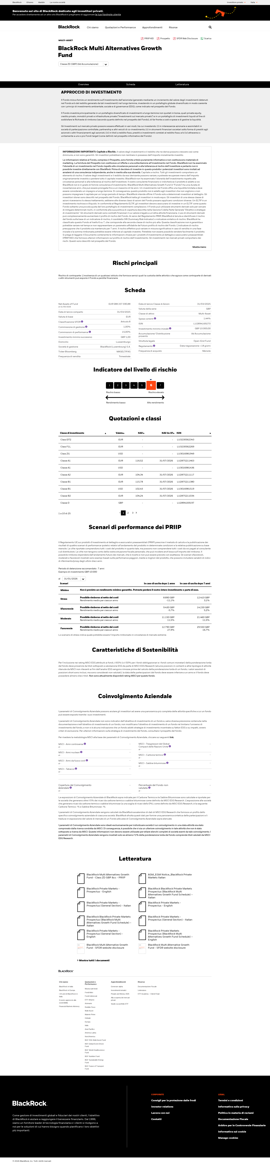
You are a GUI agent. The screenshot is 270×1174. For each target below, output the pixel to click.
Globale (88, 1018)
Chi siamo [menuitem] (92, 27)
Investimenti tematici (118, 990)
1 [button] (123, 513)
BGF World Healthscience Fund (95, 1051)
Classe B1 (65, 482)
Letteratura (182, 84)
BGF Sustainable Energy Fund (94, 1061)
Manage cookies (228, 1138)
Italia (253, 2)
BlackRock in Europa (67, 990)
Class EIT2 (65, 440)
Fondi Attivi (89, 992)
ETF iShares (89, 1000)
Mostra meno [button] (199, 247)
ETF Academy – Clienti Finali (148, 994)
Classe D (65, 503)
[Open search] (210, 27)
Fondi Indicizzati (91, 996)
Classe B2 (65, 496)
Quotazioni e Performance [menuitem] (120, 27)
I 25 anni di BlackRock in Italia (68, 995)
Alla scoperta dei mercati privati (120, 999)
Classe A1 (65, 461)
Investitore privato (235, 2)
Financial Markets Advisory (69, 1006)
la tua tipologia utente (108, 14)
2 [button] (128, 513)
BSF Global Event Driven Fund (94, 1045)
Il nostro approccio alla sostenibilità (67, 1001)
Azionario (88, 1003)
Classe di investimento (72, 433)
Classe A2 (65, 475)
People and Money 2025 (120, 994)
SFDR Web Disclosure (187, 39)
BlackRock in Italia (66, 986)
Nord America (90, 1036)
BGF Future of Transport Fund (94, 1067)
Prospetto (165, 39)
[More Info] (82, 321)
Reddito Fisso (90, 1007)
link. (172, 737)
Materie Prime (90, 1014)
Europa (87, 1022)
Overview (83, 84)
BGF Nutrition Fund (92, 1056)
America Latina (90, 1033)
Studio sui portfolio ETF (119, 1004)
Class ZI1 (65, 454)
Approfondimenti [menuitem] (152, 27)
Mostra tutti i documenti (94, 960)
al (59, 579)
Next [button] (136, 513)
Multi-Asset (89, 1011)
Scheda (130, 84)
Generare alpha (117, 986)
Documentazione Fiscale (147, 986)
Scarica (207, 39)
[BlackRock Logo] (30, 1105)
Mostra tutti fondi (91, 989)
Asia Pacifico (90, 1029)
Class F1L (65, 447)
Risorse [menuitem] (173, 27)
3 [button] (132, 513)
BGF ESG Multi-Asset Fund (95, 1040)
